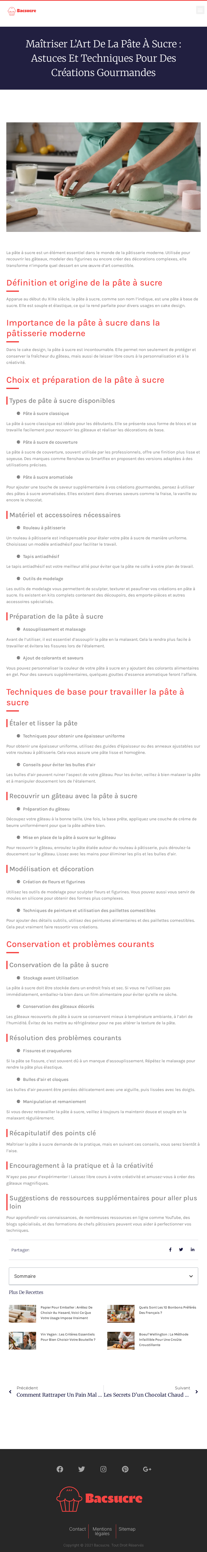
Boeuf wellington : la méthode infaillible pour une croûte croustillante (163, 1339)
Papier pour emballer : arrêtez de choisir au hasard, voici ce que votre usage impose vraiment (66, 1312)
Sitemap (127, 1529)
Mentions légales (102, 1531)
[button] (200, 10)
